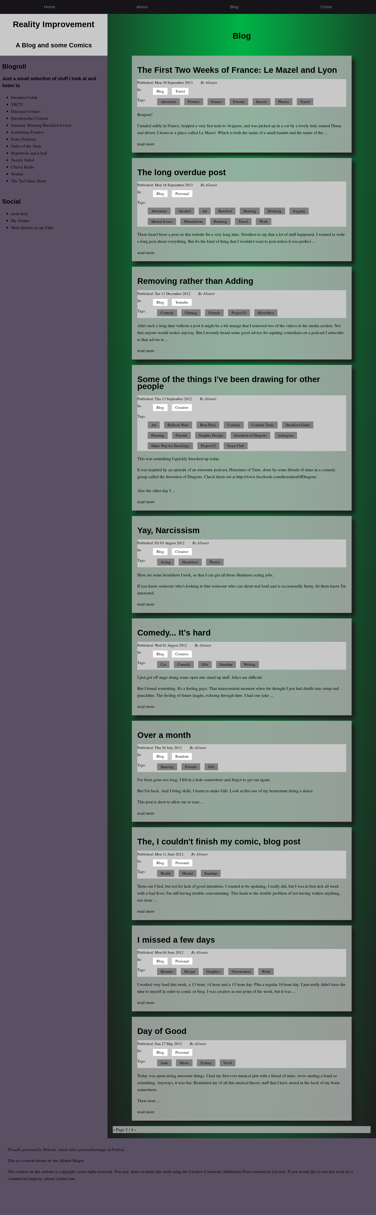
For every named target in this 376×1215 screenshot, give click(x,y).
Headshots (190, 561)
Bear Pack (208, 424)
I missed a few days (176, 939)
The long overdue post (181, 172)
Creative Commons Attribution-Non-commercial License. (238, 1171)
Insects (261, 101)
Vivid (227, 1062)
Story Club (235, 445)
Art (204, 210)
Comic (326, 7)
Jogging (299, 210)
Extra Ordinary (23, 139)
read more (145, 143)
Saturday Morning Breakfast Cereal (41, 125)
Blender (167, 971)
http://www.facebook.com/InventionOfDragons (276, 476)
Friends (239, 101)
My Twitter (20, 220)
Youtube (181, 302)
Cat (163, 664)
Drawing (249, 210)
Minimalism (193, 221)
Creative (181, 407)
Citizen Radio (22, 167)
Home (49, 7)
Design (189, 971)
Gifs (205, 664)
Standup (226, 664)
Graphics (213, 971)
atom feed (19, 213)
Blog (234, 7)
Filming (191, 312)
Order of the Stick (26, 146)
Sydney (206, 1062)
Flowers (194, 101)
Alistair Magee (71, 1160)
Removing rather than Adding (195, 281)
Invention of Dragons (250, 435)
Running (220, 221)
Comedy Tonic (263, 424)
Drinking (275, 210)
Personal (182, 193)
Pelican (49, 1149)
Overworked (241, 971)
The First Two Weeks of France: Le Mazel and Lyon (237, 70)
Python (118, 1149)
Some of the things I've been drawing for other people (228, 382)
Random (181, 756)
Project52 (239, 312)
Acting (166, 561)
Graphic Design (211, 435)
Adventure (168, 101)
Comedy (167, 312)
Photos (283, 101)
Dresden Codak (24, 97)
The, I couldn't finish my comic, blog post (218, 841)
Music (184, 1062)
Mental (187, 873)
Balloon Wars (178, 424)
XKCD (17, 104)
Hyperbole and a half (29, 153)
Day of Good (161, 1031)
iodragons (286, 435)
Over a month (164, 735)
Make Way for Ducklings (170, 445)
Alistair (211, 82)
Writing (249, 664)
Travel (180, 91)
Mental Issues (162, 221)
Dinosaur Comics (25, 111)
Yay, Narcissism (168, 530)
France (216, 101)
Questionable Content (29, 118)
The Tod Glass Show (28, 180)
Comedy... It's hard (174, 632)
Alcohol (184, 210)
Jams (164, 1062)
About (142, 7)
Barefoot (225, 210)
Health (166, 873)
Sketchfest (266, 312)
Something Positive (27, 132)
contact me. (66, 1178)
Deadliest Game (297, 424)
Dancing (167, 766)
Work (263, 221)
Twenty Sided (22, 160)
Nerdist (17, 173)
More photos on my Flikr (32, 227)
